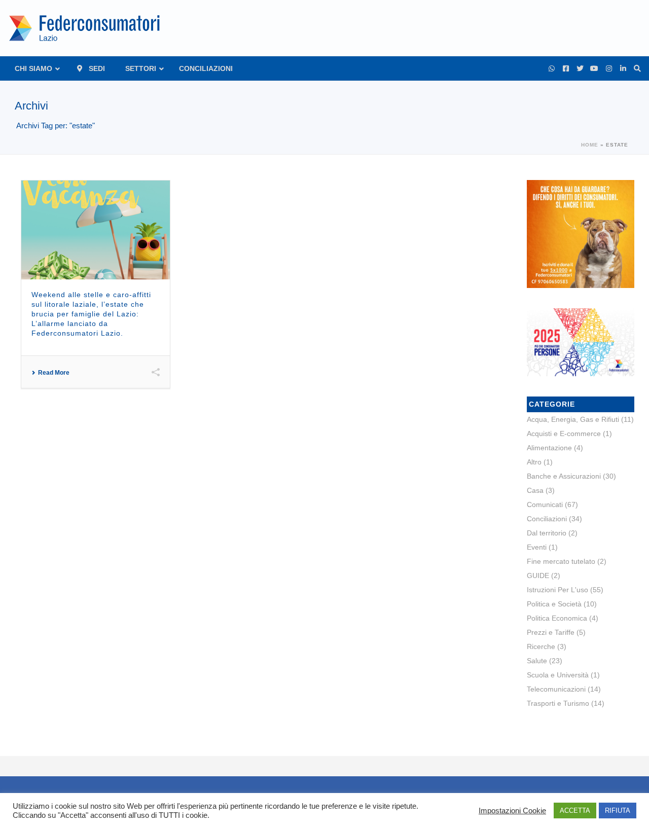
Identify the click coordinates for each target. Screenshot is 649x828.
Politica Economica (557, 618)
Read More (53, 373)
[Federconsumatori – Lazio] (86, 28)
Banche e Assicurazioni (564, 476)
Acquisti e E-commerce (564, 433)
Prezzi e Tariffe (550, 632)
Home (589, 145)
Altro (534, 462)
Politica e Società (554, 604)
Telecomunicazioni (556, 689)
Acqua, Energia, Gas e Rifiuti (573, 419)
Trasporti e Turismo (558, 703)
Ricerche (541, 646)
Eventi (537, 547)
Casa (535, 490)
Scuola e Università (558, 675)
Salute (537, 661)
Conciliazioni (547, 519)
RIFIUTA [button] (617, 810)
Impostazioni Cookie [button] (512, 811)
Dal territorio (546, 533)
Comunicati (545, 504)
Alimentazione (549, 448)
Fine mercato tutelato (561, 561)
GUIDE (538, 575)
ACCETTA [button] (575, 810)
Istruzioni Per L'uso (557, 590)
